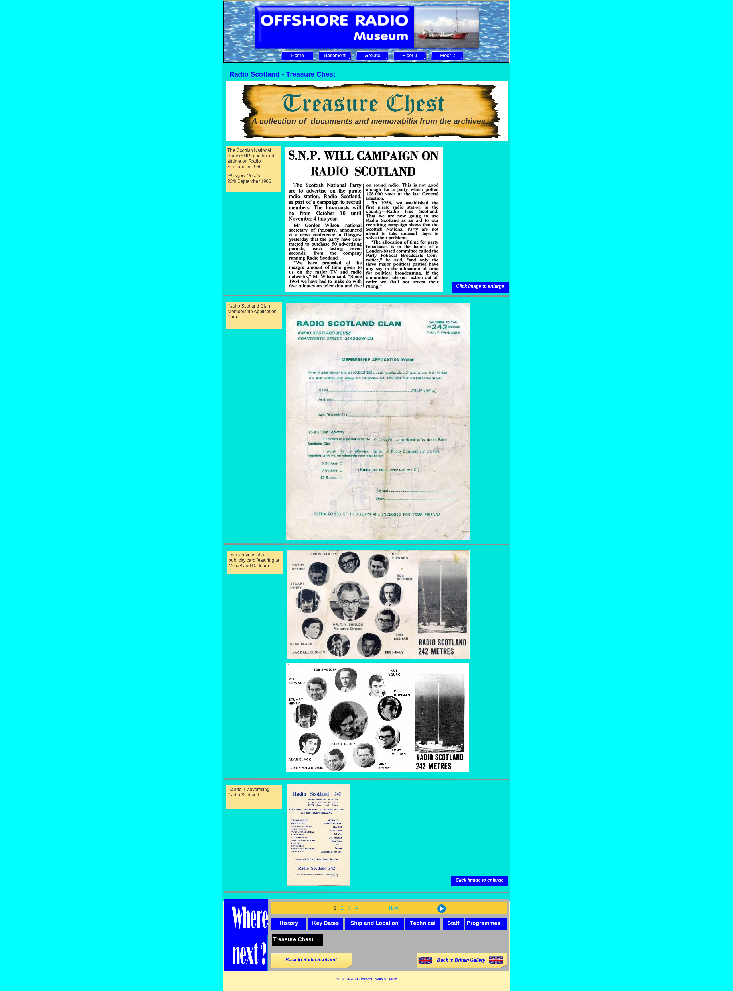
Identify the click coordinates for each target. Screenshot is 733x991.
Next (393, 908)
